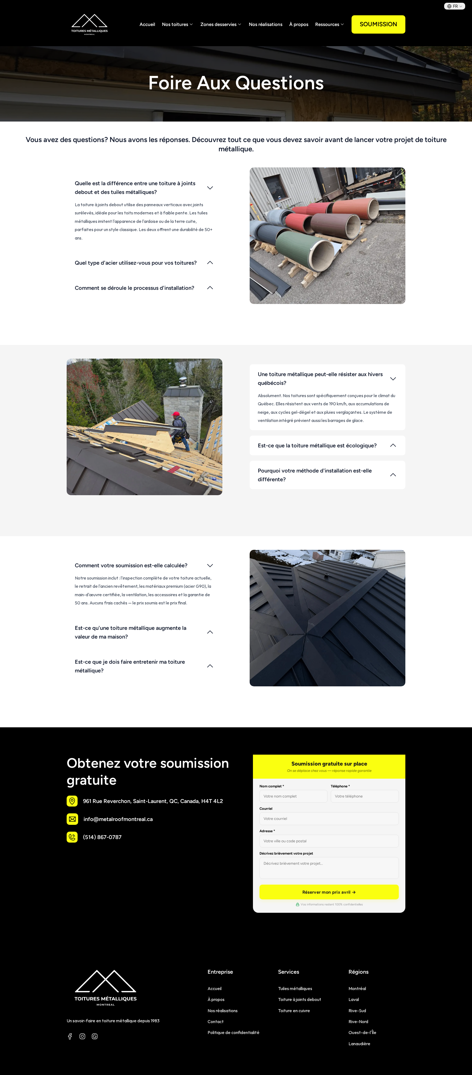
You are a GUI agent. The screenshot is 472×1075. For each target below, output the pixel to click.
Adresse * (267, 831)
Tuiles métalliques (295, 988)
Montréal (357, 988)
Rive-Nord (358, 1021)
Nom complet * (271, 786)
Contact (216, 1021)
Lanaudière (359, 1043)
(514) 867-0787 (102, 837)
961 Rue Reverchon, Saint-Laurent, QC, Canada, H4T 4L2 (153, 801)
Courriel (265, 809)
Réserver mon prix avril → (329, 892)
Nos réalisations (265, 24)
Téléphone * (340, 786)
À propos (298, 24)
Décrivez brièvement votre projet (286, 853)
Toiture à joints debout (299, 999)
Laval (354, 999)
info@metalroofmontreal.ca (118, 819)
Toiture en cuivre (294, 1010)
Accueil (147, 24)
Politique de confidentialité (233, 1032)
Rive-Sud (357, 1010)
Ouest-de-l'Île (362, 1032)
